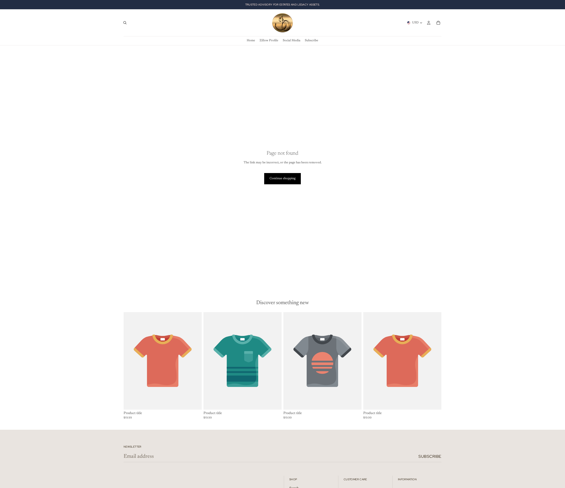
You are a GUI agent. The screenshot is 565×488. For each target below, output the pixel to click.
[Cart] (438, 23)
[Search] (125, 23)
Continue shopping (282, 178)
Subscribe (429, 456)
